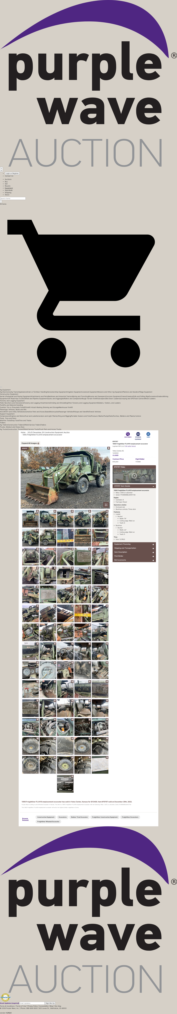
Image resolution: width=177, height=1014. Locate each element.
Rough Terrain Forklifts (90, 398)
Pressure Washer (97, 416)
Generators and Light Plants (46, 416)
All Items (3, 204)
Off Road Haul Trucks (16, 398)
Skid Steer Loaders (112, 398)
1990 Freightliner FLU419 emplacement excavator (42, 435)
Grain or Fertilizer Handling (37, 392)
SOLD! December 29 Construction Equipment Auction (49, 432)
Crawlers (129, 396)
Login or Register (12, 173)
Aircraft (3, 412)
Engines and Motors (17, 416)
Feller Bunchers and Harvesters (12, 403)
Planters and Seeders (131, 392)
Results (7, 186)
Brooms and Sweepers (96, 396)
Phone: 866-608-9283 (29, 1008)
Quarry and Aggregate (55, 398)
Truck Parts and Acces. (47, 429)
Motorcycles (54, 412)
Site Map (58, 1006)
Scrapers (102, 398)
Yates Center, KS (118, 451)
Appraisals (9, 190)
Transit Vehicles (95, 412)
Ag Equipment (5, 390)
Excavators (153, 396)
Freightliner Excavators (130, 817)
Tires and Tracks (25, 420)
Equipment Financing (122, 544)
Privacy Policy (33, 1006)
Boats (47, 412)
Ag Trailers (4, 425)
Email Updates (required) (9, 1003)
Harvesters (51, 392)
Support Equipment (7, 414)
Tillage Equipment (145, 392)
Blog (51, 1006)
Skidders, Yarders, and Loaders (109, 403)
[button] (88, 381)
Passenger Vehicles (66, 412)
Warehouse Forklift (66, 407)
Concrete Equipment (113, 396)
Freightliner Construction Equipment (105, 817)
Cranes (123, 396)
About (7, 195)
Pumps (106, 416)
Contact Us (9, 176)
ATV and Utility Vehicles (14, 412)
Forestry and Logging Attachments (37, 403)
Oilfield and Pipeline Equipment (35, 398)
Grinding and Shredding (59, 403)
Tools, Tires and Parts (8, 418)
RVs (87, 412)
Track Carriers (139, 398)
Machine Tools (5, 420)
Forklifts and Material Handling (11, 405)
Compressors (5, 416)
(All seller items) (130, 446)
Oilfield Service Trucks (31, 429)
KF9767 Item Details (122, 486)
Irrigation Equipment (74, 392)
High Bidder (139, 459)
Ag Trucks (3, 429)
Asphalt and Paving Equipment (19, 396)
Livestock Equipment (90, 392)
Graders (160, 396)
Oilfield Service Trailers (32, 425)
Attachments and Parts (39, 396)
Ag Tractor (15, 392)
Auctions (8, 179)
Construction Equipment (9, 394)
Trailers (2, 423)
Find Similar (118, 556)
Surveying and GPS (127, 398)
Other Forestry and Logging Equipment (82, 403)
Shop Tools (15, 420)
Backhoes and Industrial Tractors (60, 396)
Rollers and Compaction (73, 398)
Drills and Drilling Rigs (141, 396)
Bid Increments (120, 560)
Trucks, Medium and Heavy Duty (12, 427)
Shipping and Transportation (125, 548)
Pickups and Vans (79, 412)
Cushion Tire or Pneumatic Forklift (13, 407)
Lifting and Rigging (64, 416)
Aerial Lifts (4, 396)
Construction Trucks (15, 429)
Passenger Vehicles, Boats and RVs (13, 409)
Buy (6, 182)
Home (23, 432)
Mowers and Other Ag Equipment (110, 392)
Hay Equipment (61, 392)
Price (118, 459)
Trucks (58, 429)
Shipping (8, 192)
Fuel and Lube (30, 416)
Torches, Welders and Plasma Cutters (127, 416)
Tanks (111, 416)
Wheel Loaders (149, 398)
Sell (6, 184)
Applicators (23, 392)
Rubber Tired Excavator (79, 817)
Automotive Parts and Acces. (34, 412)
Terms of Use (21, 1006)
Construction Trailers (16, 425)
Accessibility (43, 1006)
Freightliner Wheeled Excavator (48, 821)
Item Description (120, 552)
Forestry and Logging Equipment (12, 401)
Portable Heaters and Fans (81, 416)
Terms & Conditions (7, 1006)
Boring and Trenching (80, 396)
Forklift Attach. (31, 407)
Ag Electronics (5, 392)
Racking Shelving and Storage (48, 407)
